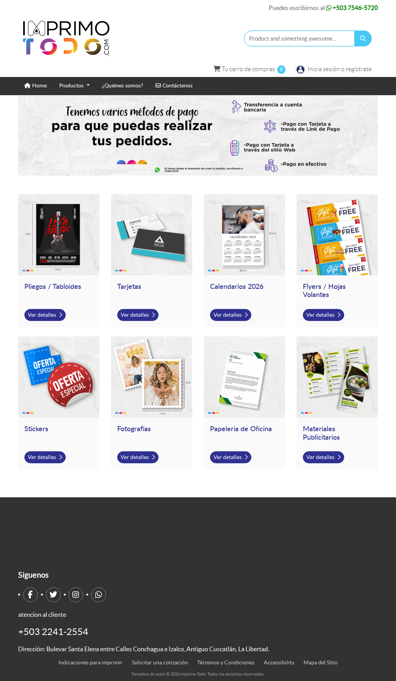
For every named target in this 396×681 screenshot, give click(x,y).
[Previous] (45, 136)
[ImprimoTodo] (66, 38)
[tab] (191, 144)
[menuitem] (35, 86)
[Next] (351, 136)
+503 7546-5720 (354, 7)
